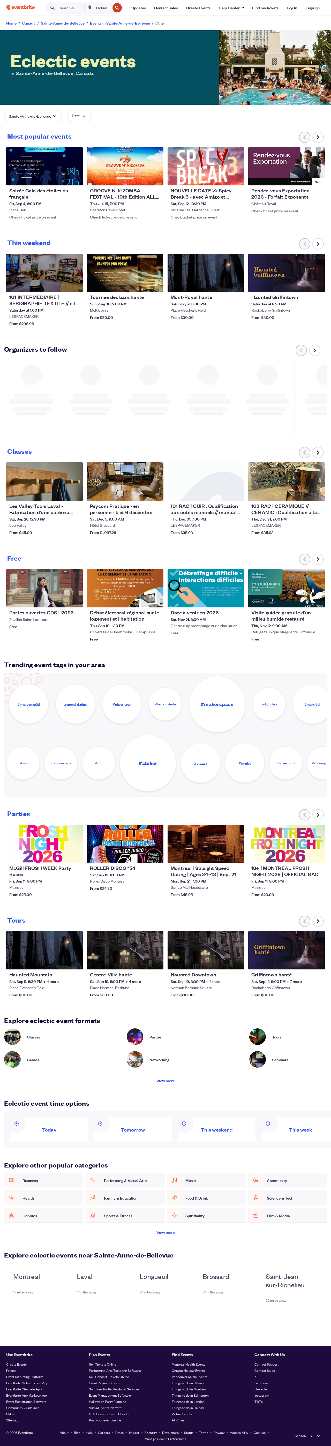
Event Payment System (105, 1382)
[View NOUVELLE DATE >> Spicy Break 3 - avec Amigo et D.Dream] (206, 166)
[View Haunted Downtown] (206, 950)
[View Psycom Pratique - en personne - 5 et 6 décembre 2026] (125, 481)
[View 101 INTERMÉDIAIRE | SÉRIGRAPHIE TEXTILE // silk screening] (44, 273)
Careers (104, 1432)
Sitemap (12, 1420)
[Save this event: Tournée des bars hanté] (144, 285)
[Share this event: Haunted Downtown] (237, 962)
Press (119, 1432)
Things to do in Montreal (189, 1389)
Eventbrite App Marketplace (26, 1395)
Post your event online (105, 1420)
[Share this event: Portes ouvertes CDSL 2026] (75, 600)
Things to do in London (188, 1401)
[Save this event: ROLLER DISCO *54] (144, 855)
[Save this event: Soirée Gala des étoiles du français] (63, 178)
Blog (77, 1432)
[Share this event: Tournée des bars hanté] (156, 285)
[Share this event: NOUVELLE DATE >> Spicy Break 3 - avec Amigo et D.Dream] (237, 178)
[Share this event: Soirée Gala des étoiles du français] (75, 178)
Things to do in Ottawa (188, 1382)
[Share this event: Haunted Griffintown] (317, 285)
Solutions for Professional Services (114, 1389)
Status (188, 1432)
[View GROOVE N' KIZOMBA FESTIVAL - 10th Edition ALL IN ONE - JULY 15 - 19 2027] (125, 166)
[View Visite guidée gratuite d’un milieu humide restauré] (286, 588)
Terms (203, 1432)
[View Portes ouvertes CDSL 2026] (44, 588)
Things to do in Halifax (188, 1407)
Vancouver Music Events (189, 1376)
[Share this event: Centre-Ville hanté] (156, 962)
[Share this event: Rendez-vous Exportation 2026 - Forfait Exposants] (317, 178)
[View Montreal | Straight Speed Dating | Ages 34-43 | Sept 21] (206, 844)
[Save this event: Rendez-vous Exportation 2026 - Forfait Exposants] (305, 178)
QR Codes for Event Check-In (110, 1413)
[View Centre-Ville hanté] (125, 950)
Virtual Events (182, 1413)
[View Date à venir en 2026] (206, 588)
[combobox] (102, 8)
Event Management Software (110, 1395)
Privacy (219, 1432)
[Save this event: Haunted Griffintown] (305, 285)
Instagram (261, 1395)
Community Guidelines (22, 1407)
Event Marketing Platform (24, 1376)
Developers (170, 1432)
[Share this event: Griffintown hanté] (317, 962)
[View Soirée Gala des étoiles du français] (44, 166)
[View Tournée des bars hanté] (125, 273)
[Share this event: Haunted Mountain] (75, 962)
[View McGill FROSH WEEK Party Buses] (44, 844)
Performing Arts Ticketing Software (115, 1370)
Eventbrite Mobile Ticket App (27, 1382)
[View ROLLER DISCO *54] (125, 844)
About (64, 1432)
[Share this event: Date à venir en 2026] (237, 600)
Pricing (11, 1370)
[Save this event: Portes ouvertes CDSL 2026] (63, 600)
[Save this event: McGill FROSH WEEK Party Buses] (63, 855)
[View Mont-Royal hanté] (206, 273)
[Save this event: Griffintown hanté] (305, 962)
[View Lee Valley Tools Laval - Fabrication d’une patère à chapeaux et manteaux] (44, 481)
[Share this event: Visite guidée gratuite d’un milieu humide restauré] (317, 600)
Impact (134, 1432)
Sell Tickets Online (102, 1364)
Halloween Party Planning (107, 1401)
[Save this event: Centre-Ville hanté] (144, 962)
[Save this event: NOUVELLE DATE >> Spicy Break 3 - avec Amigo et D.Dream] (224, 178)
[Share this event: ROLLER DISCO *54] (156, 855)
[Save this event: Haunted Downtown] (224, 962)
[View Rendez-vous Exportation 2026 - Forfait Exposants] (286, 166)
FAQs (10, 1413)
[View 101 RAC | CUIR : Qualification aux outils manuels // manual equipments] (206, 481)
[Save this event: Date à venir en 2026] (224, 600)
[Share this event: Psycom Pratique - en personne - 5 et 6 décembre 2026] (156, 493)
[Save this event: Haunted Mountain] (63, 962)
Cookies (260, 1432)
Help (89, 1432)
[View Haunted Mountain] (44, 950)
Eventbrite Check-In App (24, 1389)
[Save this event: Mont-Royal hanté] (224, 285)
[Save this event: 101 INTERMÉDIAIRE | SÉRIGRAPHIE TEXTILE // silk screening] (63, 285)
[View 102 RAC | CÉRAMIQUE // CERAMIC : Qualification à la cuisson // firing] (286, 481)
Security (151, 1432)
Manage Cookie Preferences (165, 1438)
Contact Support (266, 1364)
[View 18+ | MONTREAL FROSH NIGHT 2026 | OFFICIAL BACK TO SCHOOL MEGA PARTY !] (286, 844)
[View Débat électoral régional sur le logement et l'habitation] (125, 588)
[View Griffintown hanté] (286, 950)
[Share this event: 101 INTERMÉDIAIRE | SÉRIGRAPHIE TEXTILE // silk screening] (75, 285)
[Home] (20, 7)
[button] (231, 7)
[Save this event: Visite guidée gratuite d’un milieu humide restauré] (305, 600)
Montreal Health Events (188, 1364)
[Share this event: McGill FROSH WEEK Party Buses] (75, 855)
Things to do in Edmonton (190, 1395)
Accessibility (239, 1432)
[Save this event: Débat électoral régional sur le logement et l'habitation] (144, 600)
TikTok (259, 1401)
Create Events (16, 1364)
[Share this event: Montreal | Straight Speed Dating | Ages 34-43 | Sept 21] (237, 855)
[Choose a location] (90, 7)
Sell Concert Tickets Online (109, 1376)
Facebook (261, 1382)
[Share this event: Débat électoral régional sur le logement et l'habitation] (156, 600)
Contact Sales (264, 1370)
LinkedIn (260, 1389)
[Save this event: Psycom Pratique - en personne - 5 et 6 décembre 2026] (144, 493)
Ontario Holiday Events (188, 1370)
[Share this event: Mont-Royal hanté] (237, 285)
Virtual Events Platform (106, 1407)
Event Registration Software (26, 1401)
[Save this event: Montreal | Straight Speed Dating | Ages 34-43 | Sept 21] (224, 855)
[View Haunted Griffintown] (286, 273)
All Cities (178, 1420)
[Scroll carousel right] (318, 137)
